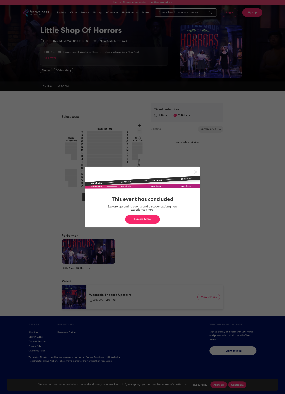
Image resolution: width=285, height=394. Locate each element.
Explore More (142, 219)
